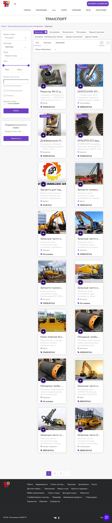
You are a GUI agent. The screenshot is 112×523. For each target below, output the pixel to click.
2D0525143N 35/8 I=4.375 (89, 91)
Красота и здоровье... (79, 489)
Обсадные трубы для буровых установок (89, 337)
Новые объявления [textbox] (43, 49)
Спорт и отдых (54, 493)
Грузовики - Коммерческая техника (49, 37)
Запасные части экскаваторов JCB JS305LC (89, 386)
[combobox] (16, 47)
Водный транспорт (97, 32)
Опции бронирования (13, 86)
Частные (47, 43)
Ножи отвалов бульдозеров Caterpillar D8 (52, 337)
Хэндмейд (56, 497)
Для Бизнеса (84, 484)
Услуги (94, 484)
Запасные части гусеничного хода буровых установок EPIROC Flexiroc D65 (52, 435)
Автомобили (55, 32)
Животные (84, 493)
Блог (54, 10)
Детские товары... (34, 489)
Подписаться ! (16, 138)
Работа (30, 484)
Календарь (10, 95)
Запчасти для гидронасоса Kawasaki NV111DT (52, 190)
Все (37, 43)
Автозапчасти (68, 32)
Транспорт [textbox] (9, 47)
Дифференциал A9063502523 (52, 140)
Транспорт (39, 32)
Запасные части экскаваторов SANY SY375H (52, 239)
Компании (60, 43)
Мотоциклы (81, 32)
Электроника (49, 489)
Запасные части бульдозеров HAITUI (89, 435)
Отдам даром (91, 497)
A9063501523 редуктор (89, 140)
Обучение (43, 501)
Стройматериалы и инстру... (38, 497)
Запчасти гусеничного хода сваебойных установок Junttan (89, 190)
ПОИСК (16, 111)
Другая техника (91, 37)
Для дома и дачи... (70, 493)
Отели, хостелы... (58, 484)
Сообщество (55, 501)
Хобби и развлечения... (36, 493)
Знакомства (32, 501)
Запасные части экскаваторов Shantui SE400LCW (89, 288)
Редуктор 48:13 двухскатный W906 (52, 91)
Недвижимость (42, 484)
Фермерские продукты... (73, 497)
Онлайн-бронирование (14, 90)
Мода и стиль (62, 489)
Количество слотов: (11, 77)
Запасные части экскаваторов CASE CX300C (89, 239)
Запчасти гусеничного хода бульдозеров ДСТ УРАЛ (52, 288)
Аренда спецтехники (74, 37)
